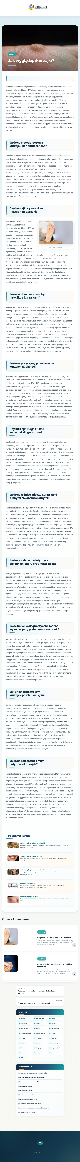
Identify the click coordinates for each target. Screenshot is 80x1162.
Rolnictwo (54, 1038)
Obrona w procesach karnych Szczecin (32, 1077)
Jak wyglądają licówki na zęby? (31, 856)
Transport (24, 1048)
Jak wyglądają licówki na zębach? (32, 843)
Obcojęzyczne (40, 1033)
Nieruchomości (26, 1033)
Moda (38, 1028)
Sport (38, 1043)
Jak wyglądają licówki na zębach (32, 870)
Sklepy (23, 1043)
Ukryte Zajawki (55, 1048)
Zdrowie (12, 54)
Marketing (24, 1028)
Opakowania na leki (26, 1086)
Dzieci (53, 1018)
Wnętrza (53, 1053)
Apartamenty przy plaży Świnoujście (31, 1103)
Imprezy (53, 1023)
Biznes (23, 1018)
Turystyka (39, 1048)
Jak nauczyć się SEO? (28, 883)
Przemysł (39, 1038)
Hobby (38, 1023)
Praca (53, 1033)
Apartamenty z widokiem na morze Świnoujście (34, 1108)
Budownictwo (40, 1018)
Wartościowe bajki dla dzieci (29, 1095)
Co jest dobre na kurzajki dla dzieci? (54, 938)
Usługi (38, 1053)
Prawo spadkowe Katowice (28, 1112)
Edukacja (24, 1023)
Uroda (23, 1053)
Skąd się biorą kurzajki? (29, 896)
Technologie (55, 1043)
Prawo (23, 1038)
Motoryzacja (55, 1028)
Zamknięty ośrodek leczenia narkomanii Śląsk (34, 1073)
